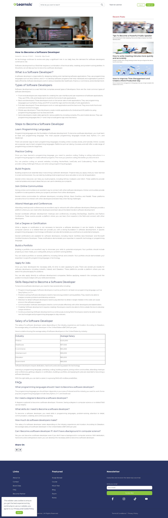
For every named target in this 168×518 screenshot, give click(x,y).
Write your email (112, 484)
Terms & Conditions (119, 513)
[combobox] (69, 5)
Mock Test (56, 486)
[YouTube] (146, 500)
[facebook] (17, 449)
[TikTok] (135, 500)
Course (54, 482)
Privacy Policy (133, 513)
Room (54, 494)
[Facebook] (112, 500)
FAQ (14, 490)
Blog (54, 490)
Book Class (17, 486)
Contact (16, 482)
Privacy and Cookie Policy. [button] (24, 509)
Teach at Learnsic (115, 5)
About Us (16, 478)
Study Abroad (57, 478)
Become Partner (19, 494)
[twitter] (20, 449)
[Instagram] (124, 500)
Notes (54, 498)
